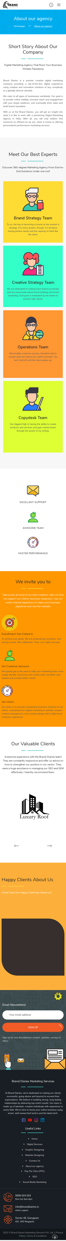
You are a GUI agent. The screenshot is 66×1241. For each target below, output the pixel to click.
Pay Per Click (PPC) (35, 1171)
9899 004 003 (23, 1195)
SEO (34, 1176)
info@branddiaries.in (27, 1206)
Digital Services (34, 1144)
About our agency (35, 1166)
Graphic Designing (34, 1149)
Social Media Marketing (34, 1182)
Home (35, 1138)
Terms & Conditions (37, 1236)
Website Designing (34, 1155)
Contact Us (34, 1160)
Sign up (33, 1027)
